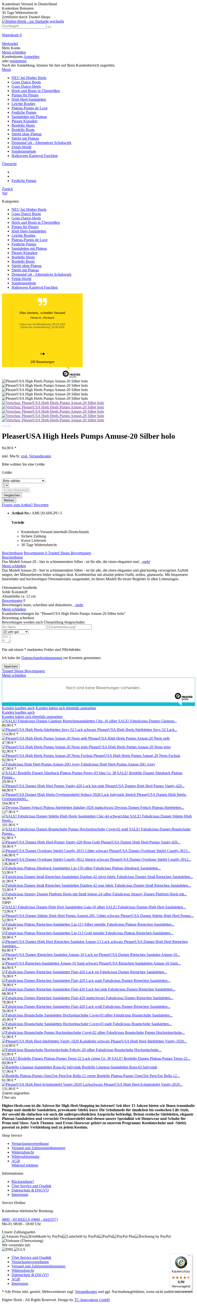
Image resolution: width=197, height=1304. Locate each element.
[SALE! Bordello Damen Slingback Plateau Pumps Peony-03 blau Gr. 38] (59, 773)
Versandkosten (86, 1292)
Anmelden (31, 57)
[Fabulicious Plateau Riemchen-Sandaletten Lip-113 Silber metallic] (54, 924)
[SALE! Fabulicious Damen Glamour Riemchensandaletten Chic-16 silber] (60, 721)
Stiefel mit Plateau (25, 270)
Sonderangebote (24, 283)
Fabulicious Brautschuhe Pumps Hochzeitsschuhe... (145, 1032)
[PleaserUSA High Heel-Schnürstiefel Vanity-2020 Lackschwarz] (53, 1084)
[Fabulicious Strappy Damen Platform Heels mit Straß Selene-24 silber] (57, 894)
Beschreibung (12, 553)
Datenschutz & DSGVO (30, 1190)
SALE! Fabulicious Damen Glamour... (147, 721)
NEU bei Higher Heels (29, 209)
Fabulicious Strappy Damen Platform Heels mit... (149, 894)
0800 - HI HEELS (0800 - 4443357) (30, 1219)
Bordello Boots (23, 261)
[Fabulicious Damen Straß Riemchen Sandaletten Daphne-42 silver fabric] (59, 877)
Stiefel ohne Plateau (27, 266)
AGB (16, 1161)
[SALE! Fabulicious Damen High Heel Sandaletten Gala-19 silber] (54, 907)
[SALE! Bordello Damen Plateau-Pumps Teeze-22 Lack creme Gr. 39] (57, 1058)
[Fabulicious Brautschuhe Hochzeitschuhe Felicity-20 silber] (49, 1050)
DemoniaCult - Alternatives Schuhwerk (41, 274)
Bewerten (41, 505)
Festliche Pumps (24, 244)
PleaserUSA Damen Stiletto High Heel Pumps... (157, 916)
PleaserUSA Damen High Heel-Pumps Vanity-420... (140, 842)
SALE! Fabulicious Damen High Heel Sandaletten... (146, 907)
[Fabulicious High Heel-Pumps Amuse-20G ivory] (41, 764)
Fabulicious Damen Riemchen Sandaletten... (133, 972)
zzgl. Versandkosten (36, 456)
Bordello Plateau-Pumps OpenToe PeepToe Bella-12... (138, 1076)
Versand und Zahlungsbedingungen (38, 1148)
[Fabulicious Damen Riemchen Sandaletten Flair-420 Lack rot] (51, 972)
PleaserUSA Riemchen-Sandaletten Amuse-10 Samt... (140, 963)
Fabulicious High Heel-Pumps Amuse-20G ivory (118, 764)
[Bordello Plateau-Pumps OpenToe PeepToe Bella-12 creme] (49, 1076)
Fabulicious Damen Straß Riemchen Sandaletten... (155, 877)
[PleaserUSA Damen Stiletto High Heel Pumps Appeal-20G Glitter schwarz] (61, 916)
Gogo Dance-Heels (26, 218)
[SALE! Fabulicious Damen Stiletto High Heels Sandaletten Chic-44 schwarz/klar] (66, 816)
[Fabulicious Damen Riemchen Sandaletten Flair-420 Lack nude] (52, 981)
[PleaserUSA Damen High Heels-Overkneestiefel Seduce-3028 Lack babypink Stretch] (69, 794)
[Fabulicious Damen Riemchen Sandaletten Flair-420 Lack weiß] (52, 1007)
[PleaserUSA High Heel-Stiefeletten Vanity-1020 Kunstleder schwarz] (56, 1041)
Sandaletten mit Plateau (29, 248)
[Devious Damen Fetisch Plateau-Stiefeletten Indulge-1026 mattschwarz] (58, 807)
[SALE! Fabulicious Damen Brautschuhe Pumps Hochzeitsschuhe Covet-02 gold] (65, 829)
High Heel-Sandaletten (29, 231)
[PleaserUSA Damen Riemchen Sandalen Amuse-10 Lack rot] (50, 955)
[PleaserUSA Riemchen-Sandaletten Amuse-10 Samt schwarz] (50, 963)
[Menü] (189, 1257)
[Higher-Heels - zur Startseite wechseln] (33, 21)
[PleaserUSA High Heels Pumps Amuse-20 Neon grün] (45, 747)
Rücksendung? (23, 1181)
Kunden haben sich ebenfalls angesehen (66, 708)
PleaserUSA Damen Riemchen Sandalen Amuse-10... (139, 955)
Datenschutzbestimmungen (41, 658)
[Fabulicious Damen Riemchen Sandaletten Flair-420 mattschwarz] (54, 998)
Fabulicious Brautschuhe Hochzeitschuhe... (128, 1050)
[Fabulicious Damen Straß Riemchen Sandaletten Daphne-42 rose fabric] (58, 885)
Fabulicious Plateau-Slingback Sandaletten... (127, 868)
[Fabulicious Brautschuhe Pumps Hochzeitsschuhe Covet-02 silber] (54, 1032)
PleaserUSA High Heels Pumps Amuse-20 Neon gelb (129, 738)
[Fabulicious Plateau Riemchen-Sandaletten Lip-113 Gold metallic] (54, 933)
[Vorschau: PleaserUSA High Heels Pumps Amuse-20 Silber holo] (53, 403)
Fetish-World (21, 279)
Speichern (11, 666)
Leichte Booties (23, 235)
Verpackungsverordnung (30, 1144)
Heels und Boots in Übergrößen (36, 222)
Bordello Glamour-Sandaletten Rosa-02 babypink (119, 1067)
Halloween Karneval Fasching (35, 287)
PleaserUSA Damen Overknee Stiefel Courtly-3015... (149, 851)
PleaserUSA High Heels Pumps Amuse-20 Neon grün (130, 747)
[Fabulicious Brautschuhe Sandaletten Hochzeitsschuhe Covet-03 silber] (58, 1015)
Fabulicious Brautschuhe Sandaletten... (143, 1015)
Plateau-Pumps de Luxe (30, 240)
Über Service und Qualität (31, 1186)
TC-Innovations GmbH (92, 1300)
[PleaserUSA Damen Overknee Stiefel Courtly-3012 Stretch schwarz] (56, 859)
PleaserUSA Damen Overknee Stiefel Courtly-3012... (150, 859)
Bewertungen (35, 553)
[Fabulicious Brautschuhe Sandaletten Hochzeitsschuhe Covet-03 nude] (57, 1024)
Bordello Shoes (23, 257)
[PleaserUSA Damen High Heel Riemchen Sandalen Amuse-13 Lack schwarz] (63, 942)
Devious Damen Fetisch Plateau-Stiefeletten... (149, 807)
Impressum (20, 1194)
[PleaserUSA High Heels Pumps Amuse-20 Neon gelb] (45, 738)
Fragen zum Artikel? (18, 505)
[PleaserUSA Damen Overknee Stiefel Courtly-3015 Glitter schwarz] (55, 851)
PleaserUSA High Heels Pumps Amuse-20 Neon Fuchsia (136, 756)
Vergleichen (12, 495)
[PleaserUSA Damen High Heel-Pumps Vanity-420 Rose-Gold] (51, 842)
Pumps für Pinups (25, 227)
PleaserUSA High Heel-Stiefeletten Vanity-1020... (149, 1041)
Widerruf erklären (25, 1165)
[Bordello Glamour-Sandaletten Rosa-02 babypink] (42, 1067)
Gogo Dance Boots (26, 214)
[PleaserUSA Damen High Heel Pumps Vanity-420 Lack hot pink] (53, 786)
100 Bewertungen (42, 362)
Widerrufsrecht (23, 1152)
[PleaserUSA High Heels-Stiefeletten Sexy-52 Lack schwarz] (49, 730)
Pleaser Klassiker (24, 253)
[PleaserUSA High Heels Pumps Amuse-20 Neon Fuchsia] (47, 756)
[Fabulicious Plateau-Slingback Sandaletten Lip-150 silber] (47, 868)
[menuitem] (98, 37)
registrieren (18, 61)
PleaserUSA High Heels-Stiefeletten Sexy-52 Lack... (137, 730)
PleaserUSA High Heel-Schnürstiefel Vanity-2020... (143, 1084)
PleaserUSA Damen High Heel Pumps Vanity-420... (145, 786)
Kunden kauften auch (18, 708)
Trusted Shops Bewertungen (69, 553)
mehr (146, 562)
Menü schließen (14, 52)
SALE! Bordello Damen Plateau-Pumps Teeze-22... (151, 1058)
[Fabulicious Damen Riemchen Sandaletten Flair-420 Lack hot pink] (55, 989)
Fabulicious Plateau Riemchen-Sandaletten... (140, 924)
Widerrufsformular (25, 1156)
